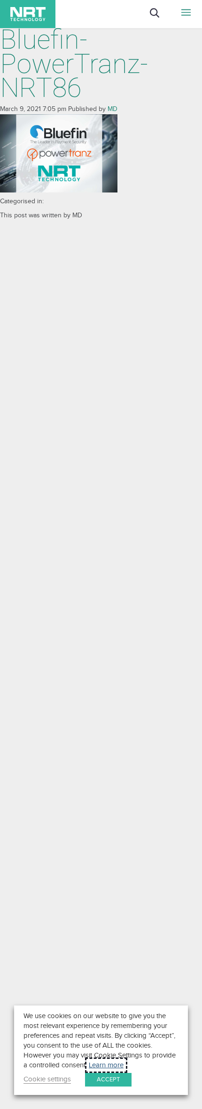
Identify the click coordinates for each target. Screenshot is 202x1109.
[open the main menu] (186, 14)
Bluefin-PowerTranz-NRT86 (74, 64)
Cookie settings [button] (47, 1079)
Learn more (106, 1065)
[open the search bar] (161, 19)
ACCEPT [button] (108, 1079)
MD (112, 109)
